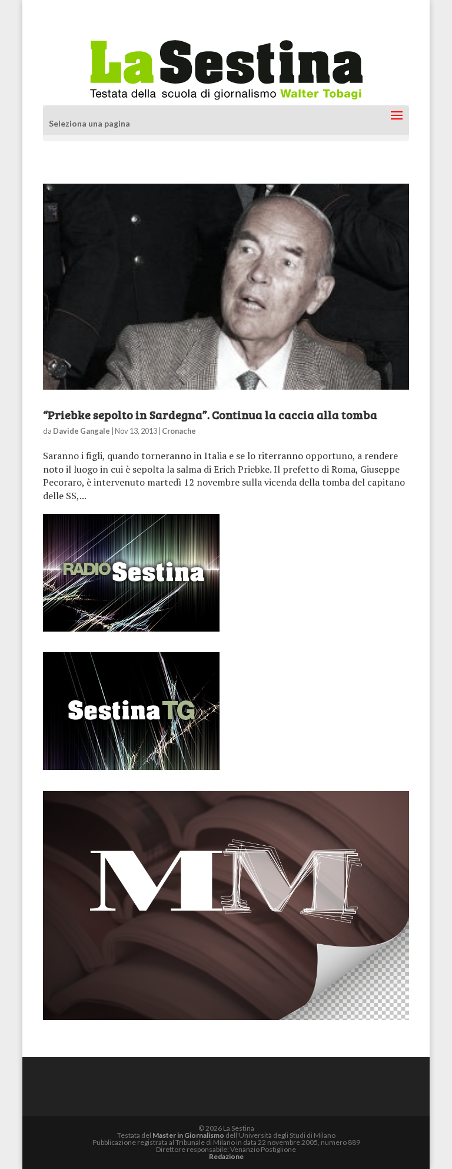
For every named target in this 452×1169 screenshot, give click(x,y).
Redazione (226, 1156)
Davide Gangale (81, 431)
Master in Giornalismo (188, 1135)
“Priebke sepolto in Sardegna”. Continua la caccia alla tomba (210, 414)
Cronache (179, 431)
